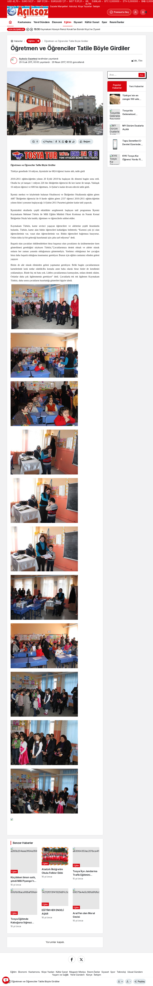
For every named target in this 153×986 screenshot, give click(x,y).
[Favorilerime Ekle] (96, 141)
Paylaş (141, 981)
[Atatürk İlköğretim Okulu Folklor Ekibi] (55, 866)
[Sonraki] (31, 29)
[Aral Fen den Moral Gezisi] (86, 908)
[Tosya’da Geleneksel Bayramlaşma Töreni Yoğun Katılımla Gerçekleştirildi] (126, 114)
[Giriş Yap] (136, 12)
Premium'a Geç (121, 12)
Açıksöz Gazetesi (28, 58)
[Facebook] (71, 959)
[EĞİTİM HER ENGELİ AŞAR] (55, 908)
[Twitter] (81, 959)
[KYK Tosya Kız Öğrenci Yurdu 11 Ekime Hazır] (126, 159)
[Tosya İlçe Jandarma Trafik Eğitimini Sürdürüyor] (86, 866)
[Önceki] (28, 29)
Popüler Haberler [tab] (117, 86)
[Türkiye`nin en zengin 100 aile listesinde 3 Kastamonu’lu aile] (126, 99)
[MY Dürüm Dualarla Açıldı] (126, 129)
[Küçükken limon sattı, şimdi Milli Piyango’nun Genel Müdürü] (24, 866)
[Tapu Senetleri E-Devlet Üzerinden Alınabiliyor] (126, 144)
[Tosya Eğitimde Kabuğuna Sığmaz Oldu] (24, 908)
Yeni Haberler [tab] (136, 86)
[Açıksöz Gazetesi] (27, 11)
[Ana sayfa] (10, 22)
